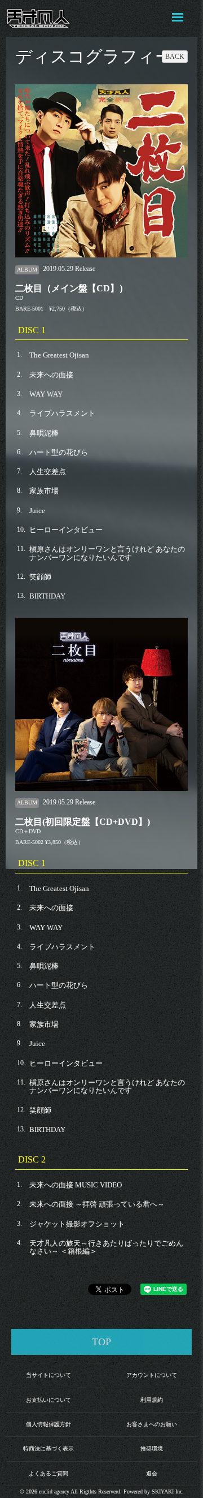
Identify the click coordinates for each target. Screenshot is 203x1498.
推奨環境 (151, 1448)
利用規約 (151, 1400)
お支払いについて (48, 1400)
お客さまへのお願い (151, 1424)
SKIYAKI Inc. (168, 1491)
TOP (101, 1342)
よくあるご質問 (48, 1473)
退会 (151, 1473)
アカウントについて (151, 1375)
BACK (174, 57)
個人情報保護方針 (48, 1424)
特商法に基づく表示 (48, 1448)
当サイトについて (48, 1375)
